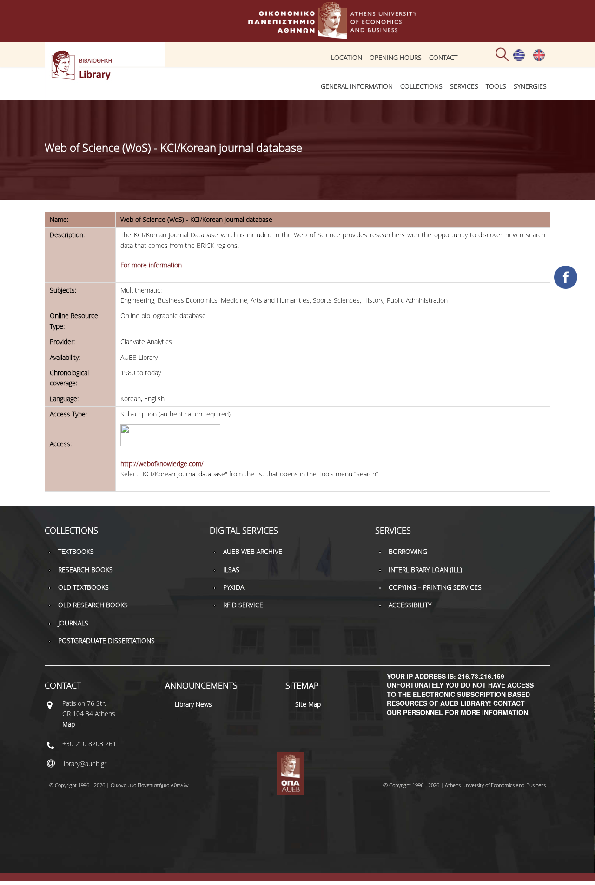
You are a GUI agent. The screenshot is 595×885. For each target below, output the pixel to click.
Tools (496, 86)
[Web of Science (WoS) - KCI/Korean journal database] (519, 59)
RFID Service (243, 604)
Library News (193, 704)
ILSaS (231, 569)
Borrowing (408, 551)
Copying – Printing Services (435, 587)
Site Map (308, 704)
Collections (421, 86)
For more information (151, 264)
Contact (443, 57)
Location (346, 57)
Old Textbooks (83, 587)
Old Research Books (93, 604)
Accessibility (410, 604)
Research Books (85, 569)
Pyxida (233, 587)
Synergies (530, 86)
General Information (357, 86)
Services (464, 86)
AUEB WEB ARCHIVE (252, 551)
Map (68, 724)
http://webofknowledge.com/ (162, 463)
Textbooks (76, 551)
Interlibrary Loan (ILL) (425, 569)
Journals (73, 622)
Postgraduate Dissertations (106, 640)
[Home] (297, 34)
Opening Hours (396, 57)
